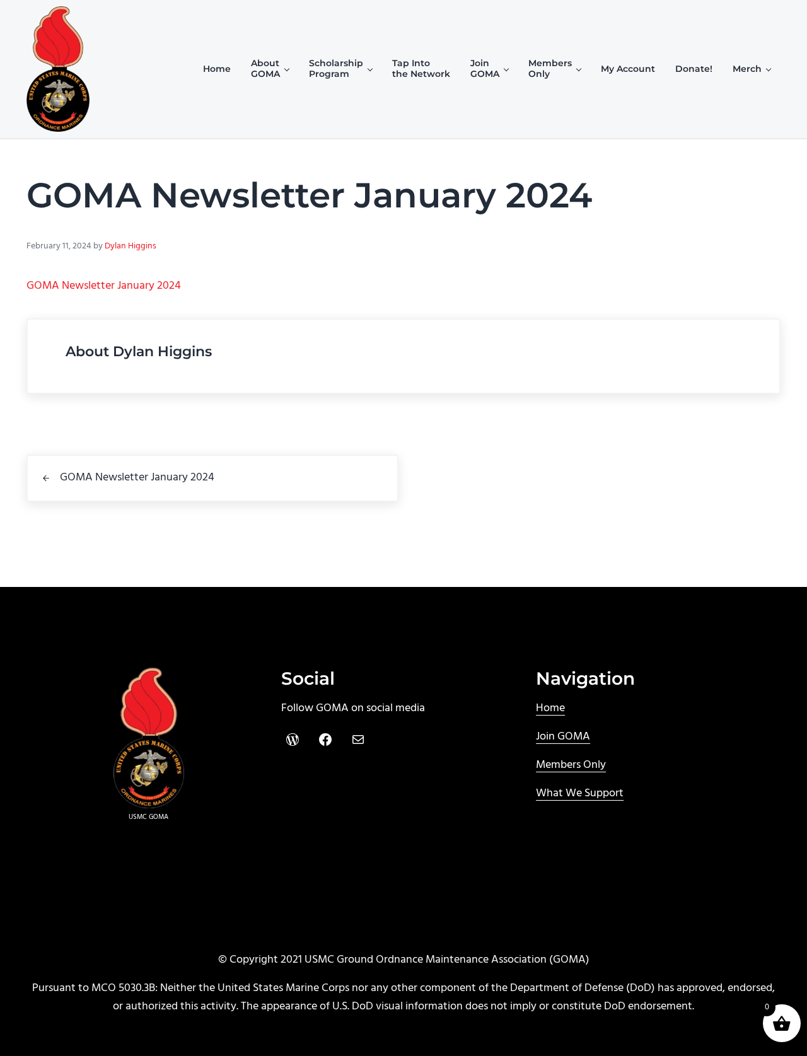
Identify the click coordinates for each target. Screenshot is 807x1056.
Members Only (571, 765)
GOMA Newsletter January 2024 (103, 286)
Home (550, 708)
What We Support (580, 793)
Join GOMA (563, 737)
